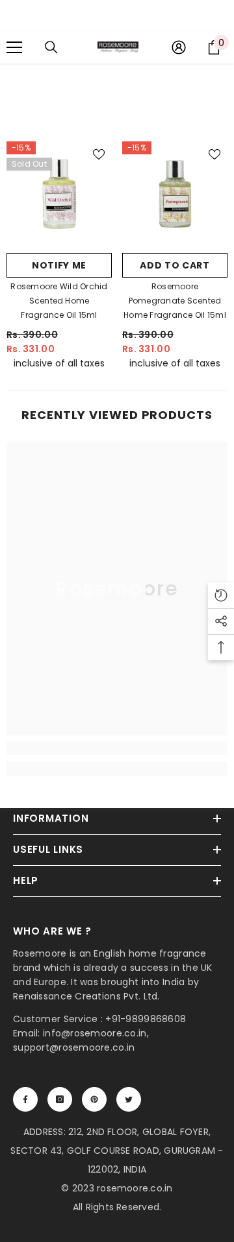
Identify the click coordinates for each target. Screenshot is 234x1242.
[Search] (51, 47)
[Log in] (178, 47)
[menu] (14, 47)
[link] (117, 748)
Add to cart (175, 265)
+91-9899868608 (145, 1018)
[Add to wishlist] (99, 154)
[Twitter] (128, 1099)
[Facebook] (25, 1099)
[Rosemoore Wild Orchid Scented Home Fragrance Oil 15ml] (59, 193)
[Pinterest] (94, 1099)
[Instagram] (59, 1099)
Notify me (59, 265)
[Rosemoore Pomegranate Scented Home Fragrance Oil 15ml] (175, 193)
